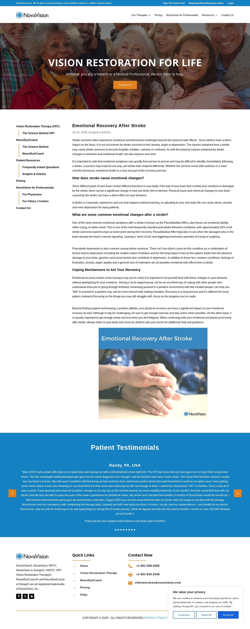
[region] (205, 604)
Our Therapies (139, 15)
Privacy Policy (156, 617)
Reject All (206, 615)
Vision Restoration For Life (125, 62)
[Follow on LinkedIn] (31, 596)
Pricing (158, 15)
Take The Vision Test (174, 3)
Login (231, 3)
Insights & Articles (100, 132)
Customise (184, 615)
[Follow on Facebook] (18, 596)
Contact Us (227, 15)
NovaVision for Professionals (182, 15)
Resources (208, 15)
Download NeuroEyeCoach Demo (206, 3)
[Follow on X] (25, 596)
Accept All (228, 615)
